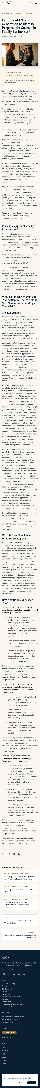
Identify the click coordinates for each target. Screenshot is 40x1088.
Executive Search (8, 1023)
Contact (4, 1060)
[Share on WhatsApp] (19, 854)
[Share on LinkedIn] (14, 854)
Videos (4, 1057)
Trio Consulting (7, 989)
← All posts (5, 13)
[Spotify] (24, 974)
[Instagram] (14, 974)
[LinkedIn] (3, 974)
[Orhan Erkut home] (6, 2)
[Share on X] (9, 854)
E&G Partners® (7, 994)
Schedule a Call (9, 1033)
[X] (8, 974)
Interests (5, 1050)
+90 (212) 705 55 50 (9, 1038)
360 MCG (5, 999)
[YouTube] (19, 974)
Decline (21, 1083)
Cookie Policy (27, 1078)
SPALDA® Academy (8, 984)
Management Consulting (10, 1019)
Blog (3, 1054)
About (4, 1047)
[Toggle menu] (36, 3)
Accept (31, 1083)
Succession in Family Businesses (13, 1016)
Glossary (5, 1064)
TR (30, 3)
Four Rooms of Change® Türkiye (13, 1005)
